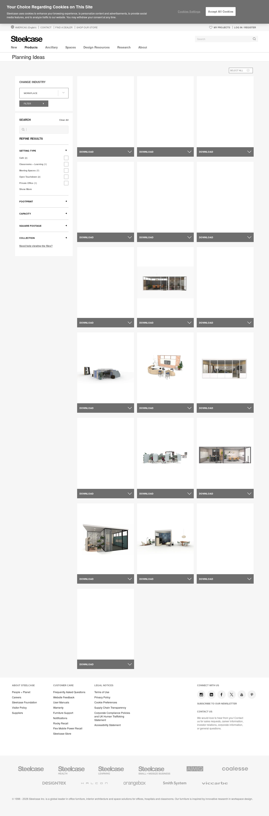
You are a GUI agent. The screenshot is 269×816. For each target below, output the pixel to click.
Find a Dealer (64, 27)
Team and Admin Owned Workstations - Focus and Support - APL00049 (165, 138)
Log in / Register (245, 27)
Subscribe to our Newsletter (217, 703)
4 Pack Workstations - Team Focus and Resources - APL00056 (224, 137)
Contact (45, 27)
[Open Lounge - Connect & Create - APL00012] (165, 368)
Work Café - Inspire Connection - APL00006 (223, 307)
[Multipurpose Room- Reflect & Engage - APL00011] (225, 368)
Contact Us (204, 711)
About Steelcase (23, 685)
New (14, 47)
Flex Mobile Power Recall (67, 728)
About (142, 47)
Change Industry (32, 82)
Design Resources (96, 47)
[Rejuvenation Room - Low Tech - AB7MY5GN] (165, 197)
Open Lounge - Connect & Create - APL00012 (165, 393)
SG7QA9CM (148, 562)
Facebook (221, 694)
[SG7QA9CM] (165, 539)
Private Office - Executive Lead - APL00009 (163, 307)
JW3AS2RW (208, 476)
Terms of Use (101, 692)
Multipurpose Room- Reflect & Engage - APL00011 (221, 393)
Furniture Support (63, 712)
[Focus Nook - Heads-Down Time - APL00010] (105, 453)
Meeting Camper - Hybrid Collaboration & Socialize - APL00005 (219, 223)
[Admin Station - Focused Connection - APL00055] (105, 111)
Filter (28, 103)
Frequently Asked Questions (69, 692)
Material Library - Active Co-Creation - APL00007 (100, 307)
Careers (16, 697)
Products (31, 47)
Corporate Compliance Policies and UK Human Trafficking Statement (112, 716)
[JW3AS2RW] (225, 453)
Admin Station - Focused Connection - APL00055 (98, 137)
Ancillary (51, 47)
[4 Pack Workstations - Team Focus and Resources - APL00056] (225, 111)
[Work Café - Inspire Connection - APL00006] (225, 282)
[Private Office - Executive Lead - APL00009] (165, 282)
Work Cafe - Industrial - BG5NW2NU (216, 564)
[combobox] (226, 39)
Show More (25, 189)
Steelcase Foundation (24, 702)
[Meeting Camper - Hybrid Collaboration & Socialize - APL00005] (225, 197)
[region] (134, 12)
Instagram (201, 694)
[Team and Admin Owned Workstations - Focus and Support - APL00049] (165, 111)
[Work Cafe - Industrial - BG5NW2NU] (225, 538)
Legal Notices (103, 685)
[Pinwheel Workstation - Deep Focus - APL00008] (105, 368)
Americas (26, 27)
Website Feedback (63, 697)
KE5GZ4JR (148, 476)
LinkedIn (211, 694)
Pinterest (252, 694)
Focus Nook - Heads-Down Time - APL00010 (104, 478)
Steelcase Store (62, 733)
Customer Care (63, 685)
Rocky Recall (60, 723)
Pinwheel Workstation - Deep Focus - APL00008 (101, 393)
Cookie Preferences (105, 702)
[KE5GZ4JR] (165, 453)
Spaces (70, 47)
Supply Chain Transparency (110, 707)
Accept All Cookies (220, 11)
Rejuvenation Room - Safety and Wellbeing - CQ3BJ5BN (103, 649)
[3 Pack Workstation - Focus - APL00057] (105, 197)
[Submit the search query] (23, 129)
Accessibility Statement (107, 725)
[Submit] (254, 39)
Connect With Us (208, 685)
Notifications (60, 718)
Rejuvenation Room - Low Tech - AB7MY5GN (163, 222)
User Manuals (61, 702)
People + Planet (21, 692)
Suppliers (17, 712)
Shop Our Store (87, 27)
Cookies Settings (189, 11)
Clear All (64, 119)
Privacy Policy (102, 697)
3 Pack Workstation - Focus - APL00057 (101, 222)
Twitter (231, 694)
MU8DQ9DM (88, 562)
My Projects (222, 27)
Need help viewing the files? (36, 246)
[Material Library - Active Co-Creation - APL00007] (105, 282)
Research (124, 47)
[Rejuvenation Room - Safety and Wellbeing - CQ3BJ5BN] (105, 624)
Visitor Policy (19, 707)
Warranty (58, 707)
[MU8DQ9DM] (105, 539)
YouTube (241, 694)
